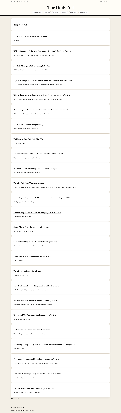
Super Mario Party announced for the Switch (32, 256)
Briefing (102, 1)
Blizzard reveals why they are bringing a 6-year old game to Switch (41, 95)
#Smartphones (83, 12)
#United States (37, 12)
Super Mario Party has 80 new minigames (31, 227)
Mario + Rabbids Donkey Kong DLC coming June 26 (35, 300)
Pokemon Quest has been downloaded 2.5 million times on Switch (40, 109)
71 (15, 398)
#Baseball (55, 12)
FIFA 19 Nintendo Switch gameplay (28, 124)
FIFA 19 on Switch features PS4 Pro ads (30, 36)
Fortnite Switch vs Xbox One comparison (30, 183)
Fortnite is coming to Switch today (27, 271)
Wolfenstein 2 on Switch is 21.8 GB (28, 139)
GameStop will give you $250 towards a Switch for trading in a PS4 (41, 197)
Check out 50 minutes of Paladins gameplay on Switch (36, 358)
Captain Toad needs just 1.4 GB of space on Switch (34, 388)
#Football (64, 12)
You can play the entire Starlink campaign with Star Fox (37, 212)
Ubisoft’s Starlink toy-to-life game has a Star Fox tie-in (36, 285)
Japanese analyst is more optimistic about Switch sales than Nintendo (42, 80)
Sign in (108, 1)
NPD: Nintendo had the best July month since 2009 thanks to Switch (42, 51)
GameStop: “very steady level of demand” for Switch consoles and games (44, 344)
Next (18, 398)
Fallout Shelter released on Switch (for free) (31, 329)
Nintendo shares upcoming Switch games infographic (35, 168)
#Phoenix (47, 12)
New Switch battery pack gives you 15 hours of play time (37, 373)
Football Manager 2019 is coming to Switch (31, 65)
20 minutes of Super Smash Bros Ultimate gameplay (35, 241)
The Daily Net (60, 7)
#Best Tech (73, 12)
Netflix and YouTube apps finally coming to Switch (34, 315)
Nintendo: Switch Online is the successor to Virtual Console (38, 153)
